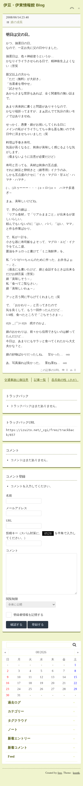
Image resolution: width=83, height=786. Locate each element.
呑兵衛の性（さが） (64, 380)
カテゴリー (16, 711)
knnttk (76, 772)
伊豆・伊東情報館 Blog (23, 5)
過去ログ (14, 702)
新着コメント (17, 747)
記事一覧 (40, 380)
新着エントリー (19, 738)
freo (60, 772)
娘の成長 (17, 22)
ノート (13, 729)
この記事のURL (50, 370)
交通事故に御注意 (16, 380)
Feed (11, 756)
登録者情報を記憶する (28, 614)
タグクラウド (17, 720)
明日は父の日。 (19, 34)
